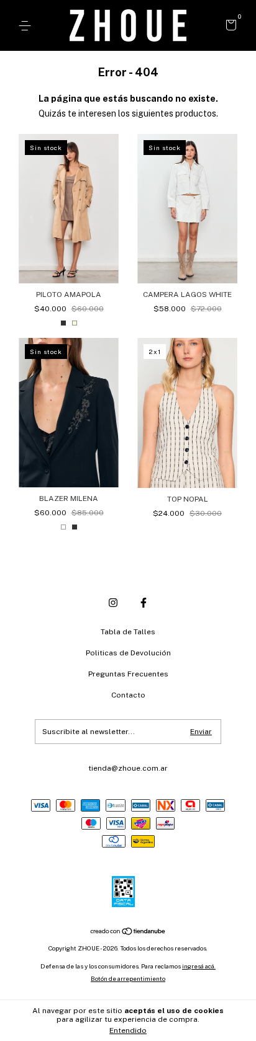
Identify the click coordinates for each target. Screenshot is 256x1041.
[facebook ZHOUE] (144, 603)
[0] (229, 26)
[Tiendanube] (128, 932)
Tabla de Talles (128, 631)
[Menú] (27, 26)
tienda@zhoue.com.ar (128, 768)
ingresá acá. (199, 966)
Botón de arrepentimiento (128, 978)
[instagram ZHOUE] (113, 603)
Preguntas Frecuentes (128, 674)
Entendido (128, 1030)
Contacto (128, 695)
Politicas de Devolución (128, 653)
